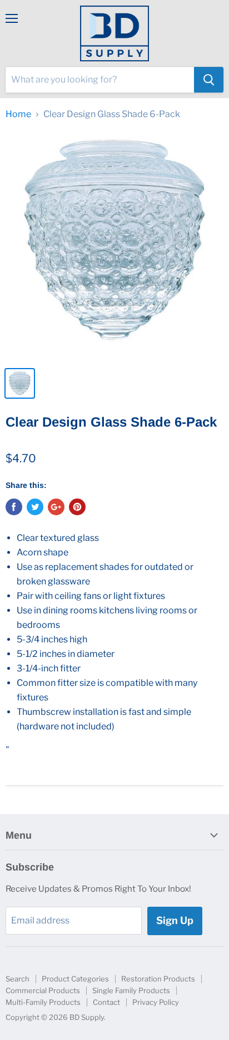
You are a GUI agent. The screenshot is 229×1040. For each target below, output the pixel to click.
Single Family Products (131, 990)
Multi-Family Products (43, 1002)
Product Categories (75, 978)
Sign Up (174, 920)
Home (18, 114)
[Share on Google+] (56, 507)
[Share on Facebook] (14, 507)
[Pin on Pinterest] (77, 507)
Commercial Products (43, 990)
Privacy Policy (155, 1002)
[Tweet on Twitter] (35, 507)
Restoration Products (158, 978)
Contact (106, 1002)
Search (17, 978)
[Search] (208, 80)
